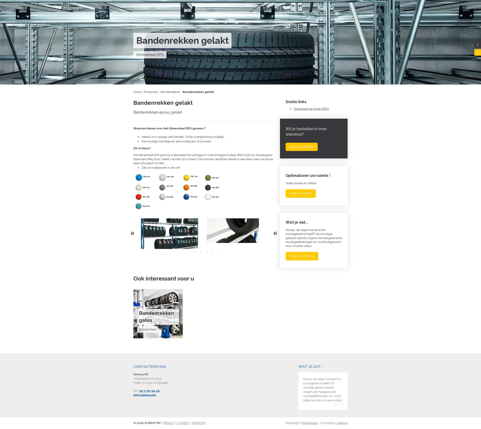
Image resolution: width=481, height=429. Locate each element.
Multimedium (309, 423)
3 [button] (207, 252)
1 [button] (195, 252)
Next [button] (275, 233)
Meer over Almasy (302, 256)
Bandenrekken (170, 92)
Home (137, 92)
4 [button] (212, 252)
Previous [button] (132, 233)
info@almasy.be (144, 395)
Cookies (183, 423)
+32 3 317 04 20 (149, 391)
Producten (151, 92)
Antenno (342, 423)
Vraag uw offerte (300, 193)
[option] (168, 233)
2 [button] (201, 252)
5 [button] (218, 252)
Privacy (168, 423)
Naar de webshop (301, 147)
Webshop (198, 423)
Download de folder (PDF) (311, 109)
